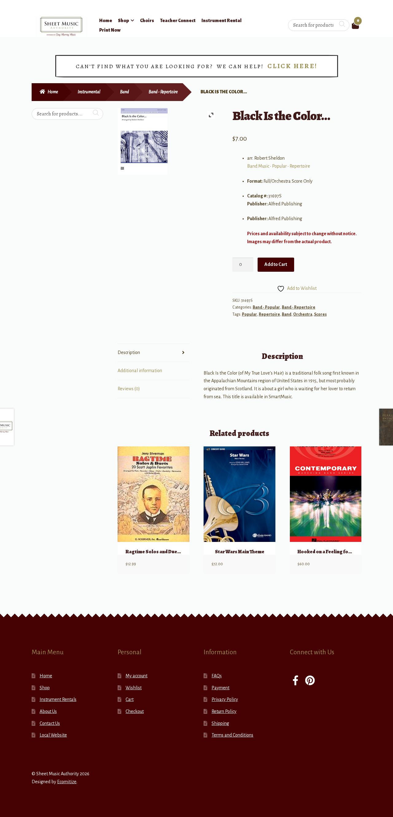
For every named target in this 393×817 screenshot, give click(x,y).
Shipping (220, 723)
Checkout (135, 711)
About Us (48, 711)
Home (105, 20)
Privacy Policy (225, 699)
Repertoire (300, 166)
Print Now (110, 30)
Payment (220, 687)
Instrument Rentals (58, 699)
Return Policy (224, 711)
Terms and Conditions (232, 735)
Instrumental (89, 91)
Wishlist (134, 687)
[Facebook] (295, 681)
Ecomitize (66, 781)
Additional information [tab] (140, 370)
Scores (320, 314)
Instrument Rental (221, 20)
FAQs (217, 675)
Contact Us (50, 723)
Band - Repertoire (163, 91)
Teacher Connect (178, 20)
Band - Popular (266, 307)
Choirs (147, 20)
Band (124, 91)
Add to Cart (275, 264)
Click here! (292, 66)
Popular (279, 166)
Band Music (258, 166)
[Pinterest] (310, 681)
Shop (123, 20)
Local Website (53, 735)
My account (136, 675)
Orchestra (302, 314)
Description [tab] (129, 352)
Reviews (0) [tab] (129, 388)
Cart (130, 699)
